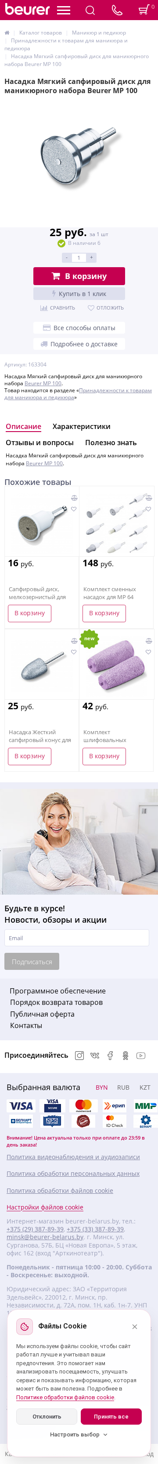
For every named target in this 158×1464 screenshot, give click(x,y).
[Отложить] (73, 509)
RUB (123, 1087)
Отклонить (46, 1416)
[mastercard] (114, 1121)
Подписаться (32, 961)
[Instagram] (79, 1056)
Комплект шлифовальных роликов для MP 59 (109, 740)
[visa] (21, 1105)
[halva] (83, 1121)
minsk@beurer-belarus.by (45, 1237)
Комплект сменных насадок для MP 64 (109, 593)
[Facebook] (110, 1056)
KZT (145, 1087)
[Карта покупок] (52, 1121)
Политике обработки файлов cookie (65, 1397)
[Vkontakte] (94, 1056)
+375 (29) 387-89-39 (35, 1229)
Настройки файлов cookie (45, 1207)
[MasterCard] (83, 1105)
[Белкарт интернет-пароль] (21, 1121)
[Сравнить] (74, 498)
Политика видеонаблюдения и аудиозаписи (73, 1157)
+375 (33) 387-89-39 (95, 1229)
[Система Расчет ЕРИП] (114, 1105)
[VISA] (52, 1105)
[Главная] (6, 32)
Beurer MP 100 (43, 383)
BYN (102, 1087)
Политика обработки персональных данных (73, 1174)
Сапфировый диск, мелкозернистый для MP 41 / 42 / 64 (37, 597)
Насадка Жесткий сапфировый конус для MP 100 (40, 740)
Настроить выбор (75, 1434)
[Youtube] (140, 1056)
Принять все (111, 1416)
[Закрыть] (135, 1327)
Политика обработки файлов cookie (60, 1191)
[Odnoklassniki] (125, 1056)
